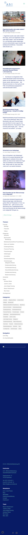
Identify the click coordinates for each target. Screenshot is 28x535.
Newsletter (5, 494)
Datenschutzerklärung (8, 496)
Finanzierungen (8, 251)
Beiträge (6, 226)
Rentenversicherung (10, 274)
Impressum (6, 500)
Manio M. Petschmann (10, 196)
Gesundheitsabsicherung (11, 270)
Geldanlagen (7, 254)
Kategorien (6, 233)
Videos (6, 231)
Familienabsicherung (10, 267)
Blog (4, 492)
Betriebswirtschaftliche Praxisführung (14, 242)
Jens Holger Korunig (9, 32)
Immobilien (7, 256)
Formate (5, 224)
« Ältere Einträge (7, 215)
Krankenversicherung (10, 272)
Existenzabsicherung (10, 265)
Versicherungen (8, 261)
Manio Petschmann (9, 288)
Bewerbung (8, 239)
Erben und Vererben (9, 244)
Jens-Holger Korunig (9, 286)
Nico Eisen (6, 291)
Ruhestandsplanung (9, 258)
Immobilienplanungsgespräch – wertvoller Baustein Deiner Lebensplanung (12, 70)
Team (4, 279)
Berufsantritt (7, 237)
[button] (2, 532)
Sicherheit (5, 277)
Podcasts (6, 228)
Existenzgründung (8, 246)
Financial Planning (9, 249)
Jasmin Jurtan (8, 283)
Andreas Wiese (8, 281)
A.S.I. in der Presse (8, 491)
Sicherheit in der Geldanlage (11, 150)
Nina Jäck (5, 515)
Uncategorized (6, 293)
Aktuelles (6, 235)
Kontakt (5, 498)
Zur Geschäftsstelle (8, 338)
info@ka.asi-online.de (11, 484)
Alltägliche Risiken (10, 263)
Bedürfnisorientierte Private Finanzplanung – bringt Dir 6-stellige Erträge (13, 111)
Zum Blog (5, 335)
